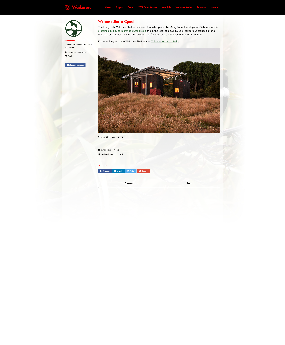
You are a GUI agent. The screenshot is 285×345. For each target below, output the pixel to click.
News (108, 7)
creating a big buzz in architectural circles (122, 30)
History (214, 7)
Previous (129, 183)
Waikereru (82, 7)
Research (201, 7)
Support (119, 7)
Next (189, 183)
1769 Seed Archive (147, 7)
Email (69, 56)
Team (130, 7)
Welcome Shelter (184, 7)
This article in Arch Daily (165, 41)
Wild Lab (166, 7)
